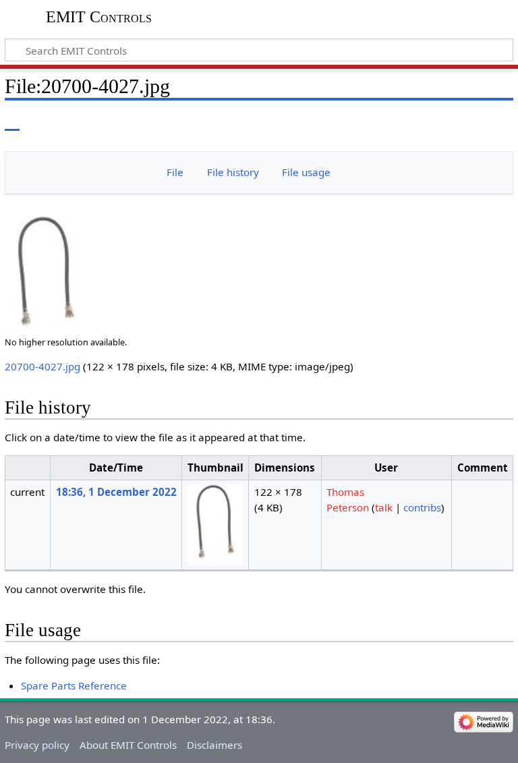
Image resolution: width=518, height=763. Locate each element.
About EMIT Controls (128, 745)
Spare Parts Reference (74, 685)
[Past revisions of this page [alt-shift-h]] (470, 121)
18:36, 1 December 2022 (116, 492)
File (175, 172)
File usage (306, 172)
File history (233, 172)
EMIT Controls (99, 17)
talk (384, 507)
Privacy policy (37, 745)
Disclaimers (214, 745)
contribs (422, 507)
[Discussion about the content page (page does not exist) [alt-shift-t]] (42, 121)
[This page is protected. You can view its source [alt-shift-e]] (445, 121)
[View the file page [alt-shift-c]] (12, 121)
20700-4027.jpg (42, 366)
